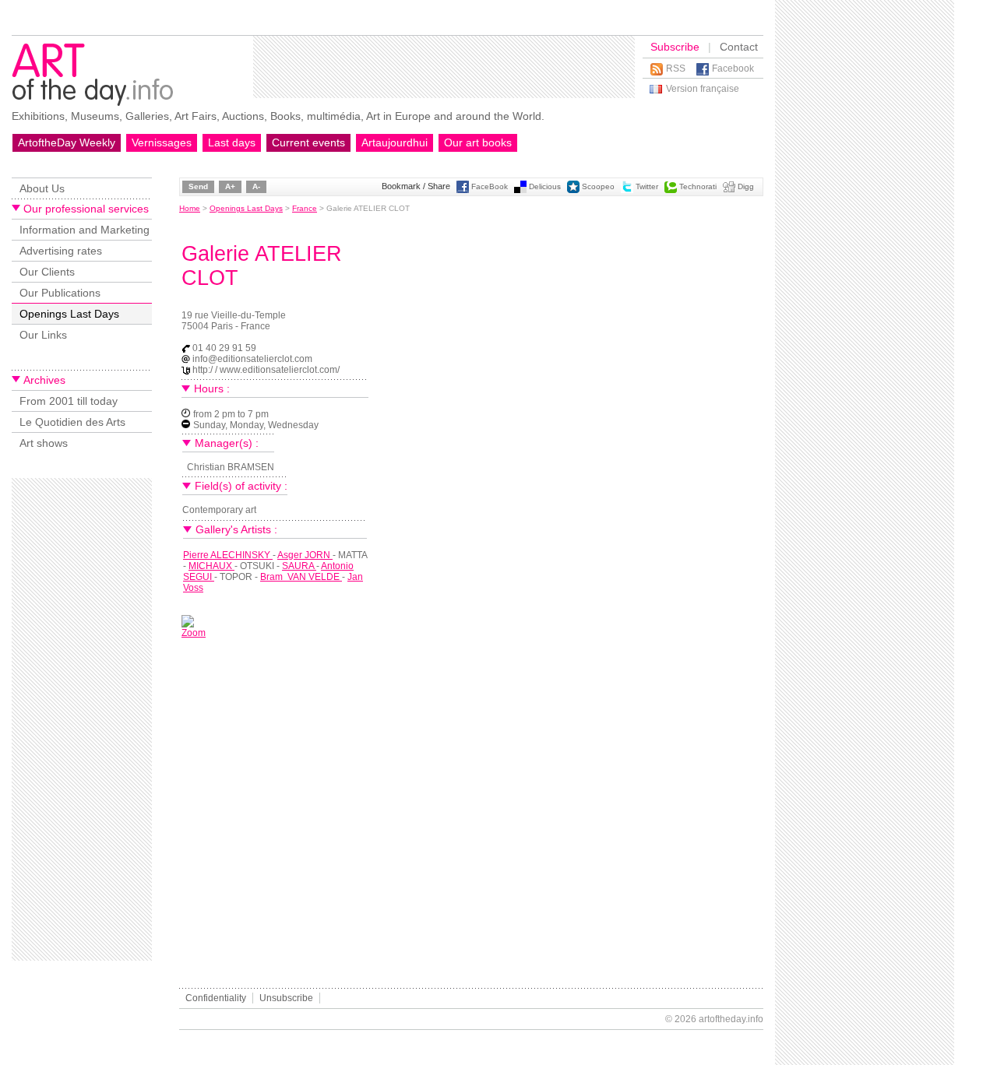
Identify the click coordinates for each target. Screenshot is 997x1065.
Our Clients (47, 271)
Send (198, 186)
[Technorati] (670, 190)
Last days (231, 142)
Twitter (647, 186)
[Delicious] (520, 190)
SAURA (299, 566)
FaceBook (489, 186)
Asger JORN (305, 555)
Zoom (193, 632)
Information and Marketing (84, 229)
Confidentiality (215, 998)
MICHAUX (211, 566)
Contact (739, 46)
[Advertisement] (444, 67)
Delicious (545, 186)
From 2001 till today (68, 401)
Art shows (43, 443)
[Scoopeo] (573, 190)
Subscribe (674, 46)
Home (189, 208)
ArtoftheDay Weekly (66, 142)
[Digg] (729, 190)
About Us (42, 188)
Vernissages (162, 142)
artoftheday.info (731, 1019)
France (304, 208)
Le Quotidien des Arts (72, 422)
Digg (746, 186)
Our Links (43, 335)
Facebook (733, 68)
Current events (308, 142)
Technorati (698, 186)
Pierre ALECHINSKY (228, 555)
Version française (702, 88)
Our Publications (59, 292)
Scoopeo (598, 186)
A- (256, 186)
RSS (675, 68)
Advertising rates (60, 250)
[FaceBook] (462, 190)
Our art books (478, 142)
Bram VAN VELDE (301, 576)
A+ (230, 186)
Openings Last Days (69, 314)
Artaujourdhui (394, 142)
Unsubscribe (286, 998)
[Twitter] (627, 190)
